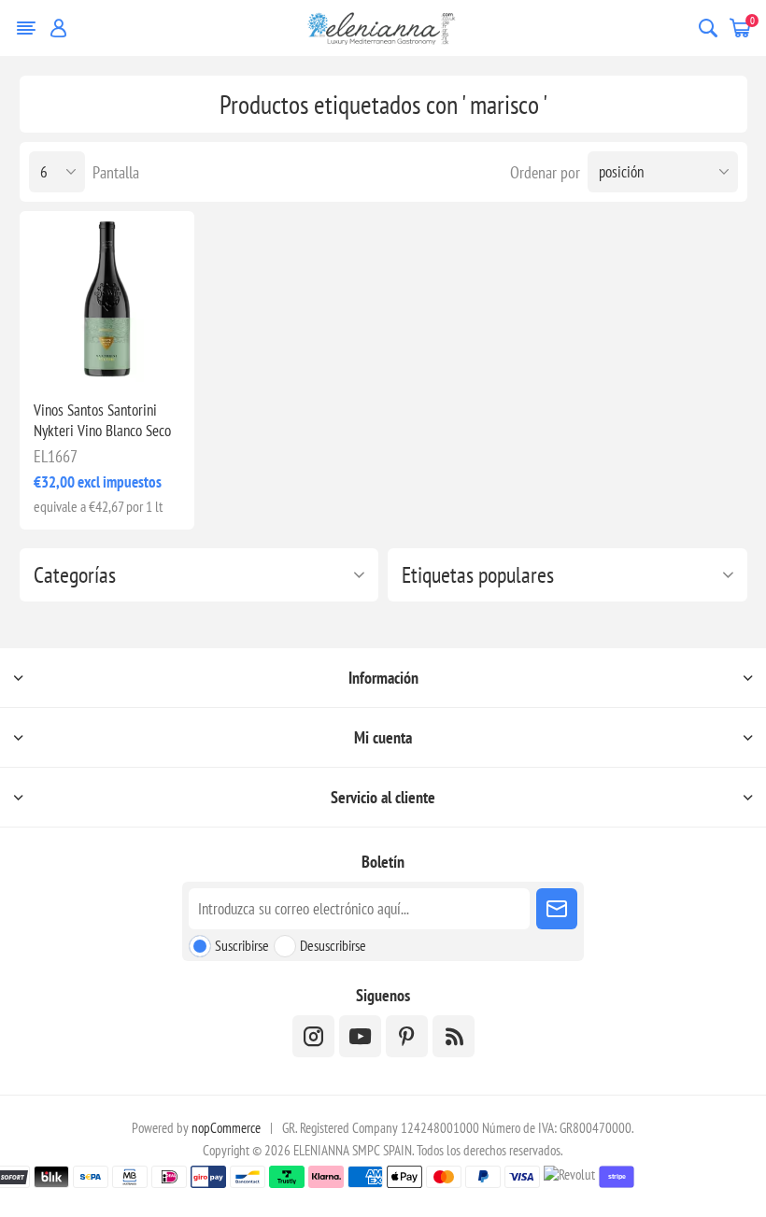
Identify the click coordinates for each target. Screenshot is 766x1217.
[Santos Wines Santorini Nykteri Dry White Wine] (107, 298)
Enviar (556, 908)
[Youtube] (360, 1036)
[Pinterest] (407, 1036)
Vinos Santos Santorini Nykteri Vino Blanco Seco (102, 420)
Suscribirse (242, 945)
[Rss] (454, 1036)
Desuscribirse (333, 945)
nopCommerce (226, 1128)
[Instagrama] (313, 1036)
